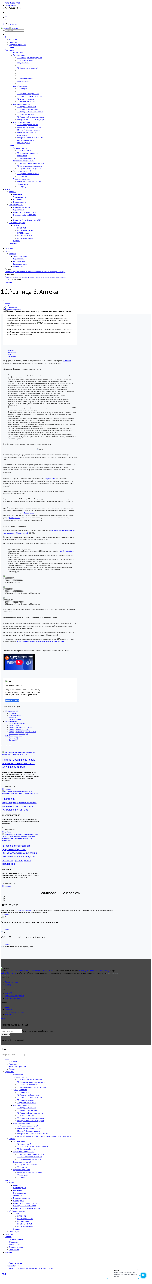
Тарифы (16, 225)
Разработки (17, 199)
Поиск (3, 30)
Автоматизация (19, 261)
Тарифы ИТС (13, 738)
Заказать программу (14, 340)
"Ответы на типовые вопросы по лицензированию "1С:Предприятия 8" (40, 641)
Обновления (18, 266)
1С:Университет (23, 88)
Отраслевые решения (21, 122)
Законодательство (20, 264)
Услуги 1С (12, 192)
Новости (8, 251)
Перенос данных (19, 202)
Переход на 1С (18, 210)
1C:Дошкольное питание (26, 101)
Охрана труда (22, 184)
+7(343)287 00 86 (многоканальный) (94, 970)
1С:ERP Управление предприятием (30, 163)
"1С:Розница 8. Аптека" (23, 910)
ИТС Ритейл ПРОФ (24, 235)
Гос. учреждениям (16, 52)
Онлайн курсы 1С (15, 243)
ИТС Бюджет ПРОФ (25, 230)
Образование (18, 259)
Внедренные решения (17, 45)
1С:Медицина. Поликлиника (27, 109)
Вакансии (12, 47)
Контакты (8, 282)
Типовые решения (20, 55)
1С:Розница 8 (22, 176)
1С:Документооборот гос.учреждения (31, 1087)
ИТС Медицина (23, 233)
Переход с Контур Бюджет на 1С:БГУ (27, 220)
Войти (3, 24)
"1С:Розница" (67, 361)
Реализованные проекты (14, 1012)
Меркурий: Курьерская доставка (29, 181)
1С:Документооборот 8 (26, 158)
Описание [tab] (11, 350)
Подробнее (6, 789)
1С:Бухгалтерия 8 (24, 150)
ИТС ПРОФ (21, 228)
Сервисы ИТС (13, 740)
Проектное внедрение (21, 207)
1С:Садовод (21, 186)
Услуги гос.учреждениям (14, 996)
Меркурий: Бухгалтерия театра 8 (29, 127)
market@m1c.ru (13, 1266)
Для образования (20, 86)
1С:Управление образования (28, 94)
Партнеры (13, 42)
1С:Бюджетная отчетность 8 (27, 68)
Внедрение (17, 194)
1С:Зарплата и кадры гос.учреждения (31, 1082)
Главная (7, 303)
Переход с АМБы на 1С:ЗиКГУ (24, 215)
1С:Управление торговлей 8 (28, 174)
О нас (7, 37)
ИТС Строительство (25, 238)
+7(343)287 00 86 (12, 3)
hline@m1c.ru (10, 5)
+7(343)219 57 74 (8, 973)
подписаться (6, 1034)
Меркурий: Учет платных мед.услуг (30, 119)
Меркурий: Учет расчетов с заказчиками (32, 1133)
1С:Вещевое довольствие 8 (27, 125)
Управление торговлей (22, 171)
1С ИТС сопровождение (13, 736)
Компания (13, 39)
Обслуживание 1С (11, 711)
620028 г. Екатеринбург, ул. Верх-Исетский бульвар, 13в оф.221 (31, 970)
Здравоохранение (20, 256)
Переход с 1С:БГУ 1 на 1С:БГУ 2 (25, 212)
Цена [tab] (9, 354)
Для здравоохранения (21, 104)
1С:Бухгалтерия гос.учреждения (29, 58)
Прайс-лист (9, 248)
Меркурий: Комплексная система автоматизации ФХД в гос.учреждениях (30, 140)
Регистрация (12, 24)
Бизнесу (12, 145)
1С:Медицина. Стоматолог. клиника (30, 117)
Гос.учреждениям (16, 205)
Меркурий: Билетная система (28, 130)
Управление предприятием (23, 161)
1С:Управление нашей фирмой (29, 168)
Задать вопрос (6, 745)
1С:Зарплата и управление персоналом (32, 1146)
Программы (9, 50)
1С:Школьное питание (25, 99)
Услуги (7, 189)
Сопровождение (19, 197)
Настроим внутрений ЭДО (18, 734)
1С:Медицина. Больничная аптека (30, 112)
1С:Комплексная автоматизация (29, 166)
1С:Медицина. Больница (26, 107)
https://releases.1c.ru (66, 551)
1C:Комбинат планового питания (29, 96)
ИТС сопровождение (17, 223)
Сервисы (16, 241)
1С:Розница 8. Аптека (25, 114)
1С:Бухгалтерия (49, 479)
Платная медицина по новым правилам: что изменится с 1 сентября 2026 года (18, 763)
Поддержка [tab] (12, 352)
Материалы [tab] (12, 356)
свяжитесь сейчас (12, 700)
